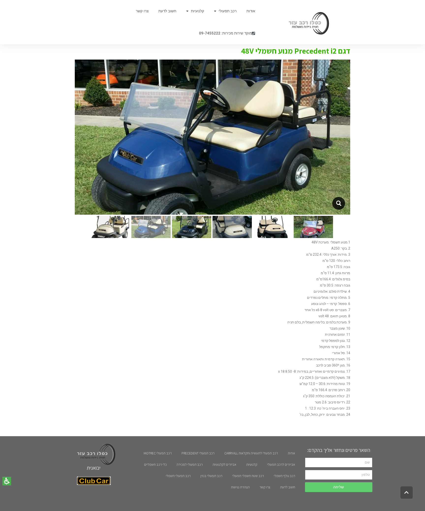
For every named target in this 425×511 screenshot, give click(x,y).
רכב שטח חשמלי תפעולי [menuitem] (248, 476)
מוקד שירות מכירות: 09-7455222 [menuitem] (225, 33)
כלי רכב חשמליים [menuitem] (155, 464)
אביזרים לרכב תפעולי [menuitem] (281, 464)
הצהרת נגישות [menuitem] (240, 487)
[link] (306, 23)
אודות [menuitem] (250, 11)
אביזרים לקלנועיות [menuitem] (224, 464)
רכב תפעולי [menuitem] (228, 11)
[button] (6, 481)
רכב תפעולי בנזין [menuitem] (211, 476)
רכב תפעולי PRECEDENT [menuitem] (198, 453)
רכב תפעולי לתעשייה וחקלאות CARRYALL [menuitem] (251, 453)
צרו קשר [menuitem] (142, 11)
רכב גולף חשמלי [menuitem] (284, 476)
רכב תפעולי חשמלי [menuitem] (178, 476)
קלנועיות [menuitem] (197, 11)
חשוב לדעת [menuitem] (167, 11)
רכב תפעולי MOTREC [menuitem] (158, 453)
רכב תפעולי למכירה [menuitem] (190, 464)
